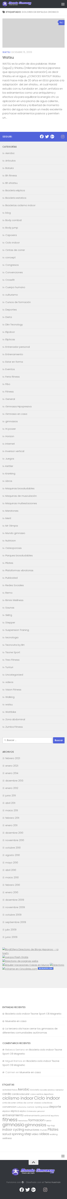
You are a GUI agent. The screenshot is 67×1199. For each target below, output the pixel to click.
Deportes (11, 309)
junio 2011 (10, 795)
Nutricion (10, 540)
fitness (10, 1119)
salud (6, 1134)
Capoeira (11, 235)
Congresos (12, 265)
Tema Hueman (52, 1182)
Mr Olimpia (11, 525)
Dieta (8, 317)
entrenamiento (13, 1115)
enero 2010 (11, 892)
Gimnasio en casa (16, 414)
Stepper (10, 622)
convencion (9, 1106)
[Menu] (63, 4)
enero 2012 (11, 788)
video (35, 1134)
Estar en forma (14, 361)
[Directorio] (57, 965)
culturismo (11, 294)
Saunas (9, 607)
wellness (7, 1138)
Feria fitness (12, 376)
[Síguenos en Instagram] (63, 136)
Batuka (9, 168)
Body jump (11, 227)
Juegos (9, 458)
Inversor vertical (14, 451)
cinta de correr (9, 1102)
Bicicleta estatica (15, 198)
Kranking (10, 473)
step (27, 1134)
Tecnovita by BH (14, 645)
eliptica (15, 1111)
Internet (10, 443)
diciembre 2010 (14, 832)
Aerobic (10, 153)
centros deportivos (45, 1094)
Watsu (8, 57)
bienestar (59, 1090)
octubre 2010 (13, 847)
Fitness (9, 391)
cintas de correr (24, 1102)
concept (10, 257)
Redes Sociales (14, 585)
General (10, 399)
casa (33, 1094)
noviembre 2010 (14, 840)
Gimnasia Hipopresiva (18, 406)
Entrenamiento (14, 354)
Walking (9, 697)
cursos (30, 1107)
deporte (55, 1107)
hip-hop (51, 1125)
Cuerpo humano (15, 287)
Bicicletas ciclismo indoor (20, 205)
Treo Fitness (12, 659)
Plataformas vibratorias (19, 570)
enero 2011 (11, 825)
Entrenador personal (17, 347)
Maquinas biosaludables (19, 488)
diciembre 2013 (14, 780)
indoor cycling (13, 1129)
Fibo (7, 384)
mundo (43, 1130)
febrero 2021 (12, 758)
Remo (9, 592)
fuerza (48, 1120)
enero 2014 (11, 773)
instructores (32, 1129)
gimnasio (13, 1124)
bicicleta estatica (47, 1090)
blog (8, 212)
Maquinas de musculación (21, 496)
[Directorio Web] (19, 968)
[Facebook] (42, 136)
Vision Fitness (13, 689)
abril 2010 (10, 870)
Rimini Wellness (14, 600)
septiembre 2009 (15, 922)
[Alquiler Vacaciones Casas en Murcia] (25, 965)
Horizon (9, 436)
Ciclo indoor (12, 242)
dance (45, 1107)
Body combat (13, 220)
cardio (6, 1094)
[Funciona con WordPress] (22, 1182)
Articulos (10, 160)
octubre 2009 (13, 914)
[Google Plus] (52, 136)
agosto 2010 (12, 855)
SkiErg (8, 615)
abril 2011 (10, 803)
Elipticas (10, 339)
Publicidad (11, 577)
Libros (8, 481)
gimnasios (11, 421)
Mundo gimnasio (15, 533)
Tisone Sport (12, 652)
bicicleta (34, 1089)
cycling (38, 1107)
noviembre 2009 (15, 907)
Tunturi (9, 667)
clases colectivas (43, 1102)
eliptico (23, 1111)
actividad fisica (9, 1090)
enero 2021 (11, 765)
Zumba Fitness (14, 727)
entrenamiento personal (37, 1115)
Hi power (10, 428)
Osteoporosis (13, 548)
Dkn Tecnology (14, 324)
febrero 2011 (12, 818)
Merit (8, 518)
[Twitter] (47, 136)
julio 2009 (10, 929)
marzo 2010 (12, 877)
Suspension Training (17, 630)
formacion (36, 1120)
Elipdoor (10, 332)
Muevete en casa (15, 1021)
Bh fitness (11, 175)
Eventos (10, 369)
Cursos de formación (18, 302)
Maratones (11, 510)
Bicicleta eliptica (15, 190)
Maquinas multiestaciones (21, 503)
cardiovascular (21, 1094)
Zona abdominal (15, 719)
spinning (18, 1134)
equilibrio (55, 1115)
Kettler (9, 466)
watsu (6, 52)
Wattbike (10, 712)
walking (54, 1134)
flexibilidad (23, 1120)
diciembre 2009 (14, 899)
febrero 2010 (12, 885)
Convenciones (14, 272)
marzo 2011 (11, 810)
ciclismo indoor (18, 1098)
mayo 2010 (11, 862)
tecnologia (11, 637)
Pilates (9, 563)
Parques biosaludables (19, 555)
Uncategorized (14, 674)
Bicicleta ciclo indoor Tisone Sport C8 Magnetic (33, 1013)
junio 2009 (11, 937)
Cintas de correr (15, 250)
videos (9, 682)
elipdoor (6, 1111)
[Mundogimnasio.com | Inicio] (22, 4)
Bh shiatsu (11, 183)
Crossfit (10, 279)
